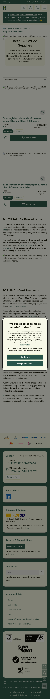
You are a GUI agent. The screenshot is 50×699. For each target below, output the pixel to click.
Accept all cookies (25, 364)
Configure (25, 357)
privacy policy (25, 345)
